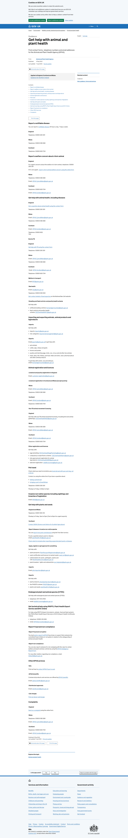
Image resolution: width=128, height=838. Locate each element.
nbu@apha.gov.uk (37, 290)
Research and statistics (84, 801)
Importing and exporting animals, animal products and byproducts (47, 93)
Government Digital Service (57, 826)
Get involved (81, 814)
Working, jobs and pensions (61, 814)
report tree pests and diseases (42, 532)
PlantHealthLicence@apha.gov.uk (43, 559)
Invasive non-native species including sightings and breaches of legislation (49, 99)
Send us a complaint (34, 710)
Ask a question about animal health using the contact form (45, 206)
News (79, 794)
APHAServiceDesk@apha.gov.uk (44, 622)
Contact (63, 824)
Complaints (33, 112)
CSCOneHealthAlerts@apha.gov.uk (63, 455)
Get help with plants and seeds (38, 102)
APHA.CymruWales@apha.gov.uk (42, 181)
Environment (36, 30)
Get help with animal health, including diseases (42, 91)
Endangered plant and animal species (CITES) (41, 104)
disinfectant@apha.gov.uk (40, 689)
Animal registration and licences (38, 95)
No (56, 772)
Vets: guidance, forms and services (86, 81)
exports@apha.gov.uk (38, 342)
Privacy (35, 824)
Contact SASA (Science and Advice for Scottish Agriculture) (46, 524)
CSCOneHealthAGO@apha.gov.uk (46, 418)
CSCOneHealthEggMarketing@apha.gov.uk (52, 453)
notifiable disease (44, 127)
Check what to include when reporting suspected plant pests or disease (50, 541)
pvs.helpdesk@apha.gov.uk (62, 562)
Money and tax (57, 804)
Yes (47, 772)
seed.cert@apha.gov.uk (66, 555)
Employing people (58, 794)
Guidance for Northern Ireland (40, 77)
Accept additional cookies (37, 20)
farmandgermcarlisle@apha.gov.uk (57, 308)
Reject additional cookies (55, 20)
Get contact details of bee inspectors (39, 296)
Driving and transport (34, 814)
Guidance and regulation (84, 797)
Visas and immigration (59, 811)
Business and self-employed (36, 797)
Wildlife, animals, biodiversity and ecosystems (53, 30)
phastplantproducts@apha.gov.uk (50, 582)
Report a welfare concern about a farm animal (41, 89)
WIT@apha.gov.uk (37, 281)
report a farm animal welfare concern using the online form (56, 170)
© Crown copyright (94, 833)
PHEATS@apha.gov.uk (50, 584)
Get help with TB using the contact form (40, 247)
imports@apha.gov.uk (42, 331)
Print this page (35, 118)
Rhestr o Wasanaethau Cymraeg (38, 826)
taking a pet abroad (36, 479)
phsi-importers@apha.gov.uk (41, 570)
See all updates (47, 64)
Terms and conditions (73, 824)
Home (30, 30)
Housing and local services (61, 801)
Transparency (81, 807)
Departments (81, 791)
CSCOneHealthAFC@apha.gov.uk (45, 312)
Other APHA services (35, 110)
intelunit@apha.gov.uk (35, 656)
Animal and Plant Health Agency (44, 59)
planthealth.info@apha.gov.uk (41, 538)
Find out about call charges (36, 697)
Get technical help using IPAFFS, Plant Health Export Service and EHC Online (50, 106)
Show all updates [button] (47, 739)
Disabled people (33, 811)
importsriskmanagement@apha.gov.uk (51, 334)
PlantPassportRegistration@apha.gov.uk (52, 552)
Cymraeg (85, 36)
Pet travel (32, 97)
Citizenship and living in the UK (37, 804)
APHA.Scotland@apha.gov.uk (41, 193)
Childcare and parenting (35, 801)
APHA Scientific (63, 677)
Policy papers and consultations (87, 804)
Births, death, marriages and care (38, 794)
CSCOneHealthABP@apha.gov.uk (47, 460)
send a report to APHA (41, 635)
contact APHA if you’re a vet (46, 669)
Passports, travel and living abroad (63, 807)
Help (29, 824)
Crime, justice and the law (36, 807)
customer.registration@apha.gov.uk (43, 376)
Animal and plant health (73, 30)
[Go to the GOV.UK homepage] (34, 26)
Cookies (41, 824)
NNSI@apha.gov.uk (38, 499)
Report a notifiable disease (37, 87)
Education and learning (60, 791)
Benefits (30, 791)
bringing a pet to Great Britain (39, 482)
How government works (84, 811)
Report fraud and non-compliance (39, 108)
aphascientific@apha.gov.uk (41, 681)
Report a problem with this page (88, 772)
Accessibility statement (52, 824)
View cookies (69, 20)
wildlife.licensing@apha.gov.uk (52, 462)
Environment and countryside (62, 797)
